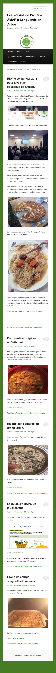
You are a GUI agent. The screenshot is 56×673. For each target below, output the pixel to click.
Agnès (33, 91)
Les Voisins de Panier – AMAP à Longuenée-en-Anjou (24, 19)
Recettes (24, 413)
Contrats (42, 56)
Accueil (10, 51)
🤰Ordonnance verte (15, 56)
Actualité (19, 327)
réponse (33, 643)
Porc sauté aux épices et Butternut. (21, 340)
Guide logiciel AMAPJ (15, 552)
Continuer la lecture (15, 407)
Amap (19, 51)
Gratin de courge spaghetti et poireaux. (21, 579)
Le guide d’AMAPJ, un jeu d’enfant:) (21, 506)
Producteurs (30, 56)
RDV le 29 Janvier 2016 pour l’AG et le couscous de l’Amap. (22, 83)
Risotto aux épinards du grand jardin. (23, 426)
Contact (23, 62)
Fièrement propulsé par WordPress (28, 655)
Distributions (12, 62)
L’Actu (27, 51)
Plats (18, 413)
